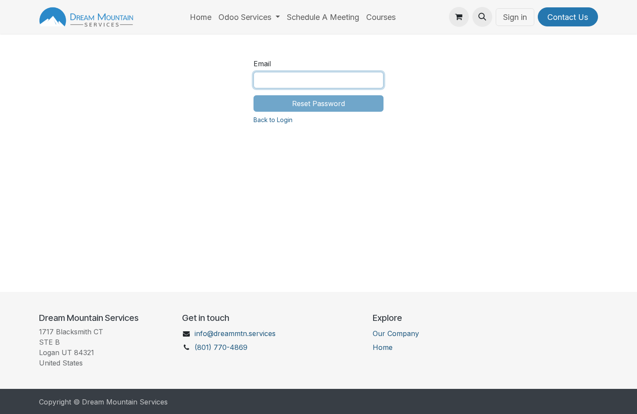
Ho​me (383, 347)
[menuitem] (200, 17)
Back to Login (273, 119)
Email (262, 63)
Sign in (515, 17)
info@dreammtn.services (235, 333)
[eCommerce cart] (459, 17)
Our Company (396, 333)
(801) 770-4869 (221, 347)
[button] (482, 17)
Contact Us (567, 17)
